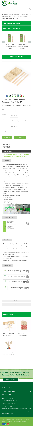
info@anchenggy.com (8, 406)
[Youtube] (8, 424)
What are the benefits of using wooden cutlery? (9, 353)
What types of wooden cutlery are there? (8, 334)
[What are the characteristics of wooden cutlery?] (24, 325)
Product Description (8, 151)
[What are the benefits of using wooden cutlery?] (9, 345)
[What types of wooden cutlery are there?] (9, 325)
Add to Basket (20, 137)
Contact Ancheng (10, 379)
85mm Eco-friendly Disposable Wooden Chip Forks (15, 46)
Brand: (4, 146)
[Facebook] (3, 424)
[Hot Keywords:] (30, 9)
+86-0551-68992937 (8, 398)
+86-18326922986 (8, 403)
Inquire (8, 137)
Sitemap (24, 421)
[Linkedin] (5, 424)
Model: (4, 144)
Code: (4, 147)
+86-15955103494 (7, 400)
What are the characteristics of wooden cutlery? (22, 334)
